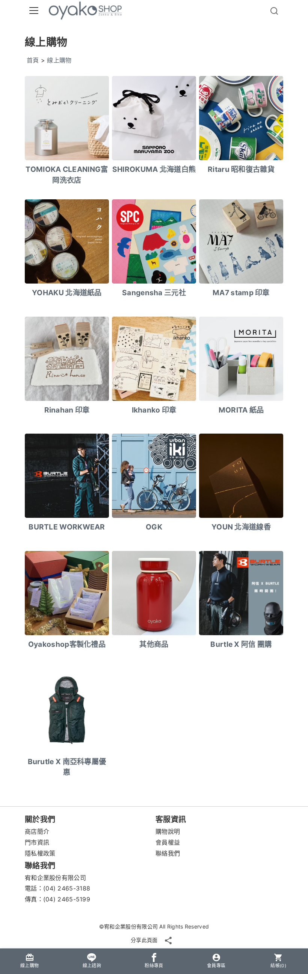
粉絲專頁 (154, 965)
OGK (154, 526)
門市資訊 (37, 842)
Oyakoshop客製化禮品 (67, 644)
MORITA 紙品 (241, 409)
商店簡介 (37, 831)
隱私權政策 (40, 853)
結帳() (278, 965)
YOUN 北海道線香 (241, 526)
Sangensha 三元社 (154, 292)
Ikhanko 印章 (154, 409)
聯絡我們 (168, 853)
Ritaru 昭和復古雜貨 (241, 169)
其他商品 (153, 644)
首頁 (33, 60)
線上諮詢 (92, 965)
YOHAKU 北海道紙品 (67, 292)
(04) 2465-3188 (66, 888)
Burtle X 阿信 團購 (241, 644)
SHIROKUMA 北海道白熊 (154, 169)
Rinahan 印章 (67, 409)
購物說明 (168, 831)
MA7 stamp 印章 (241, 292)
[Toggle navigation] (34, 11)
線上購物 (59, 60)
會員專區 (216, 965)
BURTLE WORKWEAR (67, 526)
